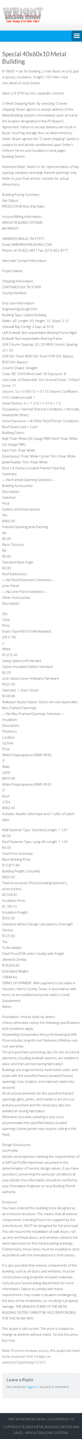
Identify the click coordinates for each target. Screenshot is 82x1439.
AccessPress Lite (61, 1419)
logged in (32, 1386)
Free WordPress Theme (26, 1419)
